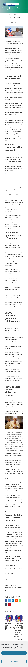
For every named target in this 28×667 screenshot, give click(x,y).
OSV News (14, 590)
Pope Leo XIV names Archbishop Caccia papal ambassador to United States (13, 585)
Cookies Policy (10, 665)
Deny (14, 657)
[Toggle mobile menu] (25, 2)
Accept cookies (14, 653)
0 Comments (9, 629)
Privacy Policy (17, 665)
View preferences (14, 661)
